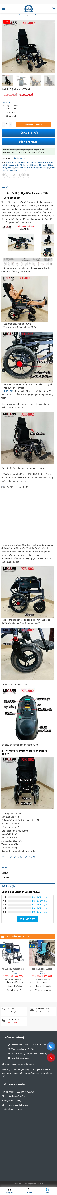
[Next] (55, 969)
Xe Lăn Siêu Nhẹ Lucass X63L (42, 970)
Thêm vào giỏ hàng (33, 124)
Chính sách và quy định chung (15, 1105)
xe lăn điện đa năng (13, 162)
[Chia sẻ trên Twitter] (14, 175)
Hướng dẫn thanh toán (12, 1109)
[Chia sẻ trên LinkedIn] (28, 175)
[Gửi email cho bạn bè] (19, 175)
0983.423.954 (12, 1022)
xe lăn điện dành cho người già (32, 162)
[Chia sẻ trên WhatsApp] (4, 175)
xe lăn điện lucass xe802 (24, 165)
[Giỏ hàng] (53, 8)
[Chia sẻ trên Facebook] (9, 175)
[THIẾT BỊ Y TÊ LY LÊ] (28, 8)
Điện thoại (28, 1193)
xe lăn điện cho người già (40, 168)
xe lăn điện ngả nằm (22, 168)
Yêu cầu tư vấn (28, 132)
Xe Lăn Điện (33, 15)
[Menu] (3, 8)
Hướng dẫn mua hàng (11, 1100)
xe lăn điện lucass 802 (42, 165)
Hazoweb (40, 1184)
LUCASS (6, 102)
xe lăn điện (26, 170)
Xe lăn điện (8, 391)
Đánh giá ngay (27, 919)
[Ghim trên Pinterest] (23, 175)
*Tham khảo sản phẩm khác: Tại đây (18, 857)
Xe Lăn (22, 158)
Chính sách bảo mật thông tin (15, 1096)
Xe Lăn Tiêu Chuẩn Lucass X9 (13, 970)
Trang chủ (23, 15)
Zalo (47, 1193)
